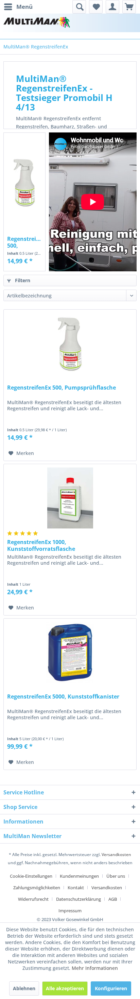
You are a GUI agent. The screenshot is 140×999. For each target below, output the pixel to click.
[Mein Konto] (112, 7)
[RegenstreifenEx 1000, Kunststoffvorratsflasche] (70, 497)
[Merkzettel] (96, 7)
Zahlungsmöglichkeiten (36, 887)
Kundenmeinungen (79, 876)
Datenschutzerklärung (78, 899)
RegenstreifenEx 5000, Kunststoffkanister (63, 696)
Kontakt (76, 887)
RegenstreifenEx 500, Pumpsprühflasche (24, 242)
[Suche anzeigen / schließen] (79, 7)
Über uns (115, 876)
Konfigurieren (111, 988)
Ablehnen (24, 988)
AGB (112, 899)
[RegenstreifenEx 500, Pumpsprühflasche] (24, 182)
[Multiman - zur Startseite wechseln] (36, 23)
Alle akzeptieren (65, 988)
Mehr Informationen (95, 968)
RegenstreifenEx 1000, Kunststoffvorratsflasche (41, 545)
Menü (24, 7)
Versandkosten (116, 854)
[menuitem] (18, 7)
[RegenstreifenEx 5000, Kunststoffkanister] (70, 652)
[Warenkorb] (129, 7)
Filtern (22, 280)
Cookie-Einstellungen (31, 876)
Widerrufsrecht (33, 899)
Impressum (70, 911)
